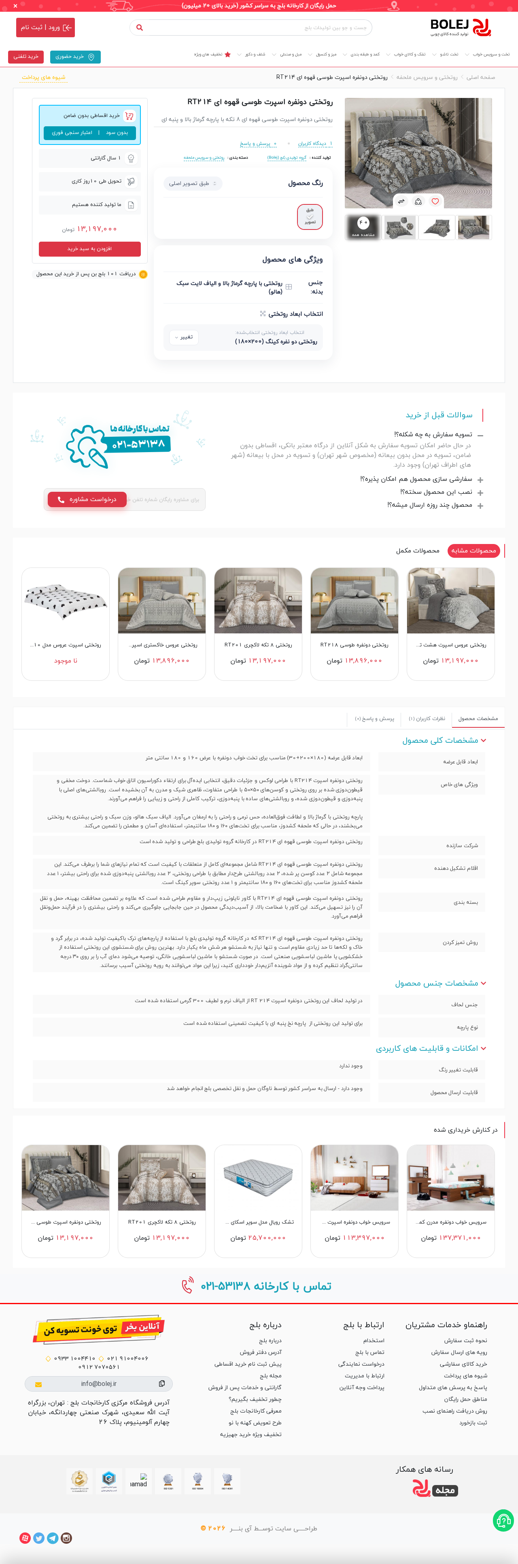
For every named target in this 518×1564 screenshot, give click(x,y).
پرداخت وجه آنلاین (362, 1388)
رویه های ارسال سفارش (459, 1352)
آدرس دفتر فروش (261, 1352)
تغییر (186, 337)
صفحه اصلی (481, 77)
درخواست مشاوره (92, 499)
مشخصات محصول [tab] (478, 718)
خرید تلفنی (25, 56)
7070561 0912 (99, 1367)
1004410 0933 (75, 1359)
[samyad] (79, 1481)
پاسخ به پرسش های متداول (453, 1388)
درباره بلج (270, 1341)
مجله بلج (271, 1376)
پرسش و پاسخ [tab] (374, 718)
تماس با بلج (369, 1352)
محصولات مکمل (417, 550)
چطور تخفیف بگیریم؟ (255, 1399)
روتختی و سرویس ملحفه (427, 77)
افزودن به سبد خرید (90, 249)
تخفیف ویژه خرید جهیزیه (251, 1435)
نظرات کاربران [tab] (427, 718)
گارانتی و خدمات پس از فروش (245, 1388)
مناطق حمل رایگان (465, 1399)
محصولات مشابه (474, 550)
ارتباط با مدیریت (364, 1376)
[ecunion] (109, 1481)
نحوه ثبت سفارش (465, 1341)
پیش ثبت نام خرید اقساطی (248, 1364)
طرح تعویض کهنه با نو (255, 1423)
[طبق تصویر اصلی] (310, 217)
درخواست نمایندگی (361, 1364)
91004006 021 (128, 1359)
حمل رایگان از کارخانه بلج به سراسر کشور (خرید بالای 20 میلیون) (259, 6)
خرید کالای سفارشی (463, 1364)
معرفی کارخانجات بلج (256, 1411)
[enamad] (138, 1481)
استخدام (373, 1341)
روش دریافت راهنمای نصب (454, 1411)
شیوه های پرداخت (43, 77)
